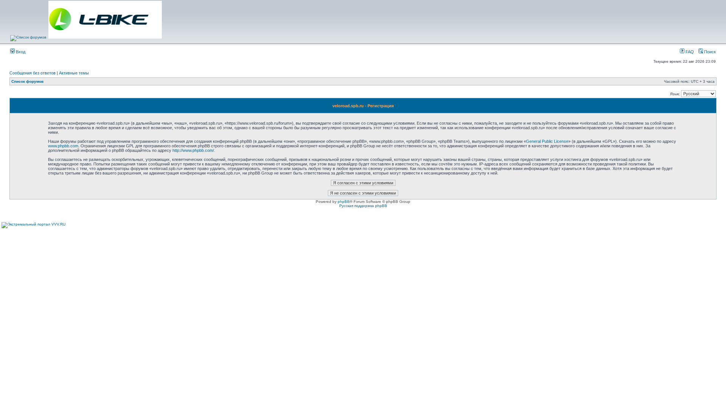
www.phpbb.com (63, 146)
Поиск (709, 51)
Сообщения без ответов (32, 73)
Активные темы (74, 73)
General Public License (547, 141)
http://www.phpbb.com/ (193, 150)
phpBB (344, 201)
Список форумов (27, 81)
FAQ (689, 51)
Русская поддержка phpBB (363, 206)
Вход (20, 51)
